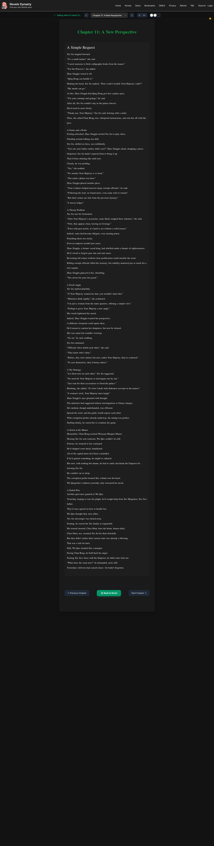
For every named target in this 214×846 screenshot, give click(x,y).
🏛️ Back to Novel (109, 593)
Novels (128, 5)
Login (210, 5)
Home (118, 5)
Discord (202, 5)
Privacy (172, 5)
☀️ (210, 18)
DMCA (162, 5)
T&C (192, 5)
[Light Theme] (151, 15)
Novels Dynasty (20, 4)
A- (140, 15)
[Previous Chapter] (86, 15)
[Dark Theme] (158, 15)
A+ (144, 15)
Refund (183, 5)
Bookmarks (150, 5)
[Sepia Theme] (155, 15)
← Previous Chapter (76, 593)
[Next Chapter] (132, 15)
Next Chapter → (139, 593)
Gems (138, 5)
